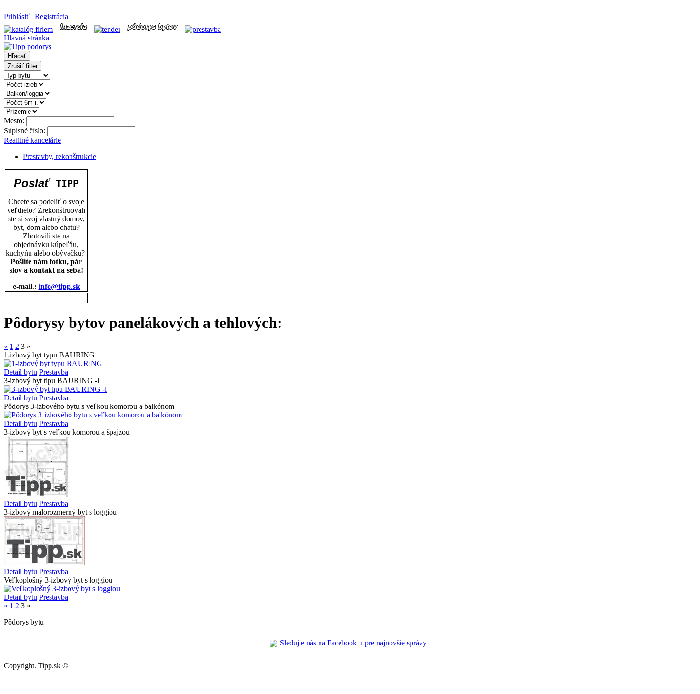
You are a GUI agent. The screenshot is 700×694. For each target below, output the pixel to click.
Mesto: (15, 121)
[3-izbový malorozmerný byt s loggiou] (44, 563)
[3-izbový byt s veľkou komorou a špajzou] (36, 495)
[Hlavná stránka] (27, 46)
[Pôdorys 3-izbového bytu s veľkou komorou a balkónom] (93, 415)
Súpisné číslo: (25, 131)
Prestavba (53, 372)
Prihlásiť (17, 16)
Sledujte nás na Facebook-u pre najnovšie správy (353, 643)
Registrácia (51, 16)
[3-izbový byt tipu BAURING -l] (55, 389)
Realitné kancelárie (32, 140)
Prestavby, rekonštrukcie (59, 156)
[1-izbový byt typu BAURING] (53, 363)
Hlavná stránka (26, 38)
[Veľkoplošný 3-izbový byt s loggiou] (62, 589)
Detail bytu (20, 372)
